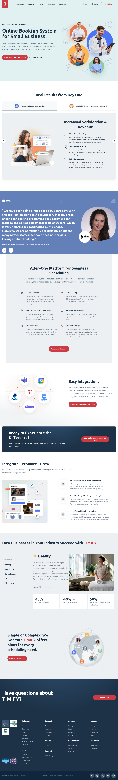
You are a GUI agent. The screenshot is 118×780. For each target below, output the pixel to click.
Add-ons (48, 729)
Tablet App (71, 748)
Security (48, 735)
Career (93, 729)
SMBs (24, 726)
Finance (24, 735)
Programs (94, 745)
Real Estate (25, 738)
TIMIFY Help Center (51, 756)
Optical (24, 763)
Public (24, 748)
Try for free (108, 4)
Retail (24, 732)
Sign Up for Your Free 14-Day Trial (95, 439)
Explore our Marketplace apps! (82, 404)
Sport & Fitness (27, 757)
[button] (3, 141)
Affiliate (94, 748)
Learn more (37, 57)
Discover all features (59, 349)
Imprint (45, 775)
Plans (47, 745)
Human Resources (28, 741)
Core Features (49, 726)
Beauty (24, 751)
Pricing (41, 4)
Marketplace (49, 732)
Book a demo (72, 735)
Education (25, 744)
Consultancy (26, 760)
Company (94, 726)
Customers (94, 732)
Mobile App (72, 752)
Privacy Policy (69, 775)
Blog (92, 735)
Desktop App (72, 745)
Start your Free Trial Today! (15, 57)
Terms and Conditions (56, 775)
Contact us (104, 697)
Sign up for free (73, 726)
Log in (70, 729)
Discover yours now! (17, 659)
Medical (24, 754)
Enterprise (51, 4)
